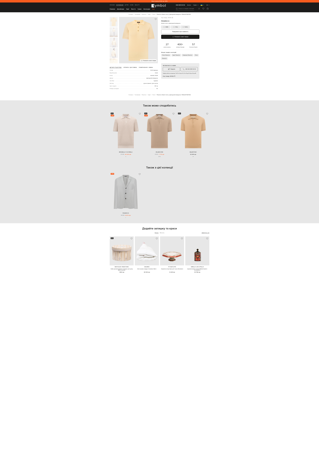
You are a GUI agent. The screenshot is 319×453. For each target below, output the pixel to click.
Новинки (112, 9)
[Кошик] (207, 9)
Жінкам (112, 5)
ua (207, 5)
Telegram (172, 69)
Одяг (127, 9)
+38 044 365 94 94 (190, 69)
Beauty (137, 5)
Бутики (189, 5)
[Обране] (203, 9)
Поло (196, 55)
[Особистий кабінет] (199, 9)
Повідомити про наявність (180, 31)
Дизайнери (120, 9)
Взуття (133, 9)
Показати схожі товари (149, 60)
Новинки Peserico (187, 55)
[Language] (202, 5)
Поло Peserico (166, 55)
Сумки (139, 9)
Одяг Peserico (176, 55)
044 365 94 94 (180, 5)
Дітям (127, 5)
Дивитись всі (205, 233)
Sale (153, 9)
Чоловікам (119, 5)
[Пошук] (177, 9)
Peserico (165, 21)
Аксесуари (146, 9)
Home (131, 5)
